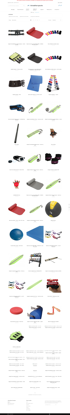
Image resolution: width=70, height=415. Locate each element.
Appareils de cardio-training (13, 16)
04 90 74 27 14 (11, 404)
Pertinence (57, 20)
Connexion (28, 408)
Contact (27, 404)
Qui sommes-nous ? (29, 403)
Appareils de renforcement (24, 16)
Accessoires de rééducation (35, 16)
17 (18, 66)
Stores (27, 407)
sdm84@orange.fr (11, 403)
